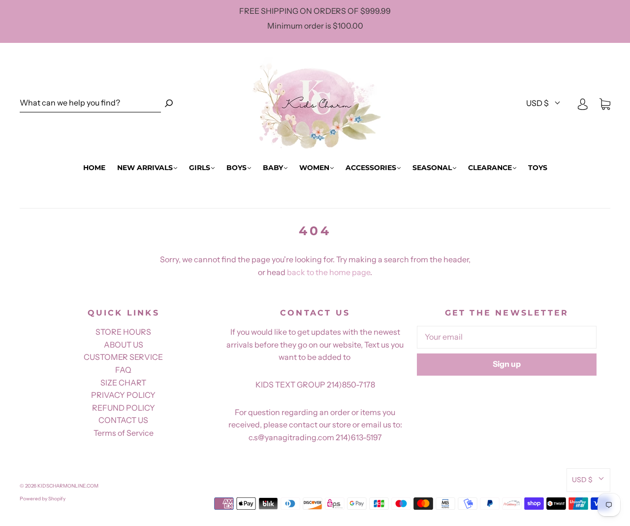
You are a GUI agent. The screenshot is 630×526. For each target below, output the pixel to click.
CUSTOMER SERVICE (123, 357)
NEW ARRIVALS (145, 168)
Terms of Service (124, 433)
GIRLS (199, 168)
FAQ (123, 370)
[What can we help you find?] (90, 103)
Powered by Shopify (42, 498)
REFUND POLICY (123, 408)
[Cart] (604, 103)
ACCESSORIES (371, 168)
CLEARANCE (490, 168)
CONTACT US (123, 420)
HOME (94, 168)
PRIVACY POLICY (123, 395)
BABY (273, 168)
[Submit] (168, 103)
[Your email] (507, 337)
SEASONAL (432, 168)
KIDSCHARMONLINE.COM (67, 486)
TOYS (537, 168)
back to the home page (328, 272)
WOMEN (314, 168)
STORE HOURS (123, 332)
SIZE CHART (123, 382)
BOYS (236, 168)
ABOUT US (123, 345)
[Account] (583, 103)
